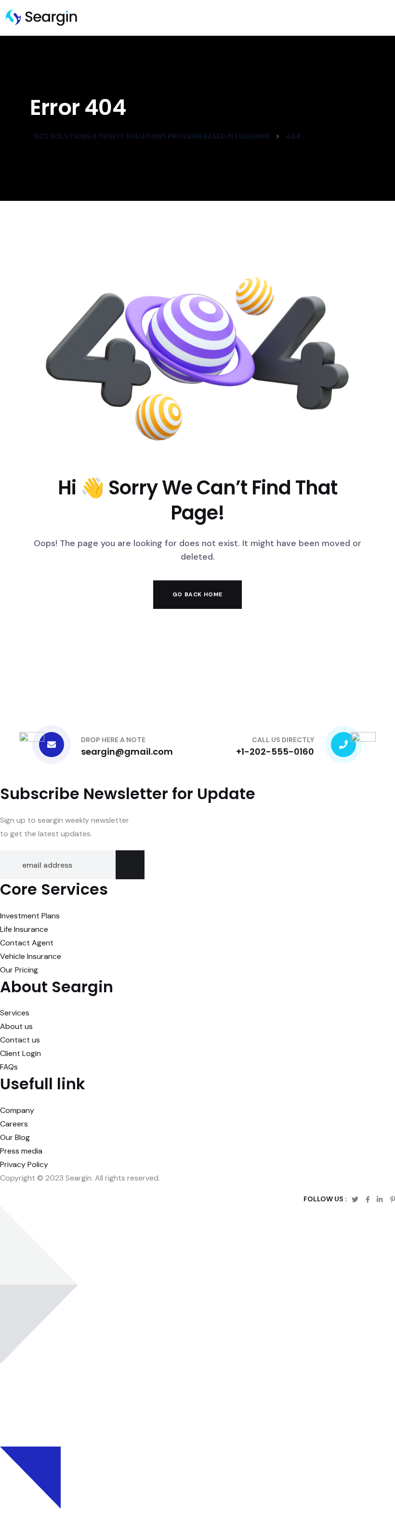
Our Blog (15, 1137)
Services (14, 1013)
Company (17, 1110)
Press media (21, 1151)
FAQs (9, 1067)
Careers (14, 1124)
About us (16, 1026)
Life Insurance (24, 929)
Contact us (20, 1040)
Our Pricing (19, 970)
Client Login (20, 1053)
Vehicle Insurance (30, 956)
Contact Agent (26, 943)
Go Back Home (197, 594)
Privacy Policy (24, 1164)
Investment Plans (30, 916)
